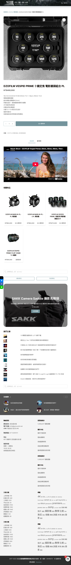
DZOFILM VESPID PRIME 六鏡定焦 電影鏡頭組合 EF (57, 216)
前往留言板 (13, 424)
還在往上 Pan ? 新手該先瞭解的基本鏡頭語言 (34, 340)
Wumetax (39, 562)
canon (46, 500)
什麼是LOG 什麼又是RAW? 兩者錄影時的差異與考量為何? (38, 345)
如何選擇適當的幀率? (27, 355)
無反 (40, 514)
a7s (46, 497)
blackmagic (41, 500)
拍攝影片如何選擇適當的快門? (30, 369)
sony (51, 507)
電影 (41, 518)
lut (66, 500)
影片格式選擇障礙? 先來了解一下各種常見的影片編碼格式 (38, 350)
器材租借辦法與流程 (44, 450)
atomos (60, 497)
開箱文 (6, 514)
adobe (53, 497)
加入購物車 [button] (18, 223)
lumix (63, 500)
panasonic (48, 503)
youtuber (56, 507)
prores (63, 503)
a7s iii (49, 497)
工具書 (6, 500)
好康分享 (6, 498)
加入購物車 (41, 123)
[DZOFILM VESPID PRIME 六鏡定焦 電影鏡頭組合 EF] (57, 201)
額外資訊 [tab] (39, 141)
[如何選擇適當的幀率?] (39, 403)
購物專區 (19, 278)
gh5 (57, 500)
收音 (53, 511)
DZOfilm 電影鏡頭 (13, 12)
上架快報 (6, 496)
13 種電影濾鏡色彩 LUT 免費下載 (31, 335)
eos (55, 500)
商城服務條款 (42, 441)
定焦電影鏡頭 (22, 133)
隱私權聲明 (41, 437)
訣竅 (55, 515)
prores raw (41, 507)
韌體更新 (6, 516)
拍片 (39, 511)
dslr (52, 500)
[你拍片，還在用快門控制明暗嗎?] (6, 409)
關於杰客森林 (42, 433)
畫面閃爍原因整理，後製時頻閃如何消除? (33, 364)
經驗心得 (6, 509)
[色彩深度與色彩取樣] (6, 403)
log (60, 500)
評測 (59, 515)
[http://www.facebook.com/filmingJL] (1, 284)
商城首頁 (6, 12)
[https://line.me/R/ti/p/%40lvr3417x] (1, 287)
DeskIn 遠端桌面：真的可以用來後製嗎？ (33, 379)
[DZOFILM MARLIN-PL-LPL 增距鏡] (35, 201)
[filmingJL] (1, 280)
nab (39, 503)
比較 (62, 511)
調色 (63, 515)
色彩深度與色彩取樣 (16, 403)
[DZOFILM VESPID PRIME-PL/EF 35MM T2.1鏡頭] (13, 238)
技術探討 (6, 505)
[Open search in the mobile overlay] (35, 271)
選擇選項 (18, 259)
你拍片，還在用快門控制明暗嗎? (19, 410)
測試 (65, 511)
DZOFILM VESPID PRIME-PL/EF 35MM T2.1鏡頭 (13, 253)
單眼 (65, 507)
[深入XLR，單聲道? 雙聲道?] (39, 409)
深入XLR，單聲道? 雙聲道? (52, 410)
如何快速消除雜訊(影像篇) (29, 359)
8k (44, 497)
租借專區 (52, 278)
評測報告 (6, 512)
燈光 (43, 515)
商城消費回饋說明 (43, 446)
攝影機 (48, 511)
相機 (47, 515)
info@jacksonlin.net (16, 426)
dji (50, 500)
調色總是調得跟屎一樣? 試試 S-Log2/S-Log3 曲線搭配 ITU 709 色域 (42, 374)
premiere (57, 503)
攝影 (43, 511)
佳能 (60, 507)
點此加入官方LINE (13, 428)
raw (47, 507)
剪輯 (62, 507)
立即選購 (35, 311)
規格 (51, 515)
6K (42, 497)
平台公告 (6, 503)
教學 (57, 511)
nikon (42, 503)
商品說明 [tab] (32, 141)
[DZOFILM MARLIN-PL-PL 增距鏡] (13, 201)
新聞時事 (6, 507)
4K (39, 496)
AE (56, 497)
